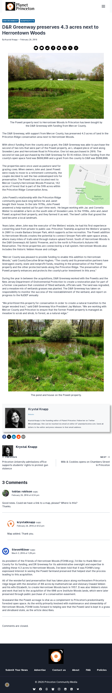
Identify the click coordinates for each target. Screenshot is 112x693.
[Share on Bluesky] (59, 48)
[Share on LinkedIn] (64, 48)
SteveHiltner (20, 549)
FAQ (88, 669)
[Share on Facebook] (53, 48)
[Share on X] (70, 48)
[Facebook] (40, 689)
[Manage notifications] (7, 685)
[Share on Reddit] (47, 48)
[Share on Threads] (76, 48)
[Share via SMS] (41, 48)
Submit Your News (16, 669)
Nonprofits (27, 21)
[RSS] (71, 689)
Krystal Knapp (38, 409)
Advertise (40, 669)
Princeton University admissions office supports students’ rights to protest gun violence (25, 463)
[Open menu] (103, 6)
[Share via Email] (36, 48)
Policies (102, 669)
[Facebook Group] (52, 689)
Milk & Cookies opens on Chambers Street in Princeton (85, 461)
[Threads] (46, 689)
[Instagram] (59, 689)
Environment (10, 21)
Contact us (59, 669)
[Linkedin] (65, 689)
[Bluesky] (34, 689)
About (75, 669)
